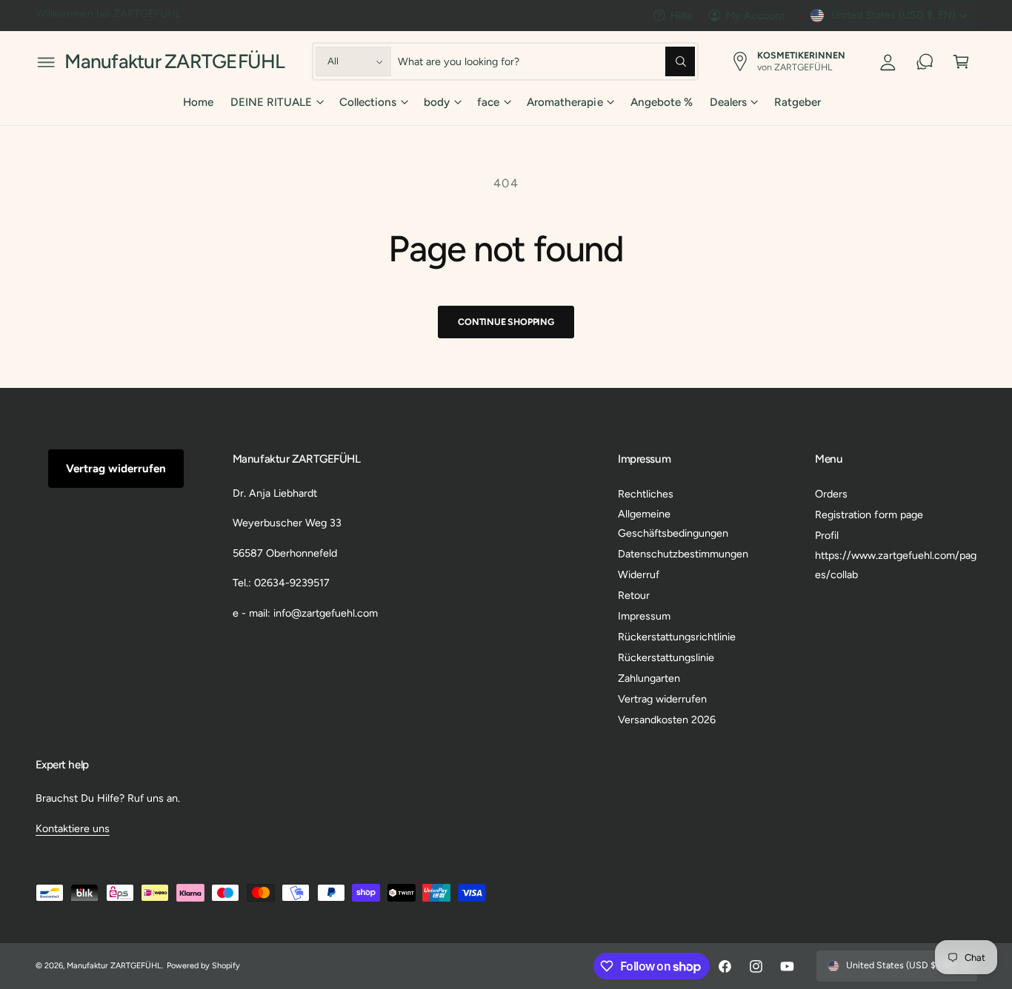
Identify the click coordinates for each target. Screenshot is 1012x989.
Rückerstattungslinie (666, 657)
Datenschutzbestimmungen (683, 553)
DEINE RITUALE (271, 102)
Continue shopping (506, 321)
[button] (46, 62)
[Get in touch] (925, 62)
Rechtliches (645, 493)
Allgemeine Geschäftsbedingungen (673, 523)
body (437, 102)
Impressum (644, 616)
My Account (755, 15)
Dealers (728, 102)
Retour (634, 595)
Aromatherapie (564, 102)
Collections (367, 102)
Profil (827, 535)
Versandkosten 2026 (667, 719)
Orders (831, 493)
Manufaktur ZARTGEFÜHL (114, 965)
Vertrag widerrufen (116, 468)
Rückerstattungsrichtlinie (677, 636)
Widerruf (638, 574)
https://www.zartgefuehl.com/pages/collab (895, 565)
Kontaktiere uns (73, 828)
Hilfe (681, 15)
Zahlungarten (649, 678)
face (488, 102)
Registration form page (868, 514)
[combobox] (547, 62)
